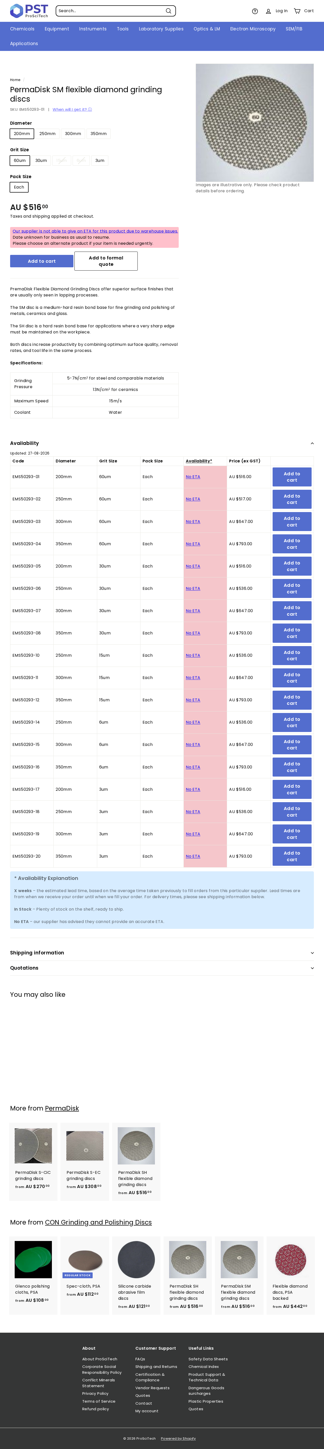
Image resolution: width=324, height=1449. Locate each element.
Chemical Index (204, 1366)
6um (81, 160)
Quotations (24, 968)
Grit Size (19, 150)
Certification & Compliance (150, 1377)
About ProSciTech (99, 1359)
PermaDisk (62, 1108)
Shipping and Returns (156, 1366)
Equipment (57, 29)
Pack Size (21, 177)
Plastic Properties (206, 1401)
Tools (123, 29)
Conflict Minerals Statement (98, 1382)
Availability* (199, 461)
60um (20, 160)
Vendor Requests (152, 1387)
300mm (73, 134)
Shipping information (37, 952)
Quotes (142, 1395)
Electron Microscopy (253, 29)
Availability (24, 443)
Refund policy (95, 1409)
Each (19, 187)
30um (41, 160)
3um (99, 160)
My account (146, 1411)
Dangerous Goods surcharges (206, 1390)
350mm (99, 134)
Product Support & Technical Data (207, 1377)
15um (61, 160)
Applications (24, 44)
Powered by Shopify (178, 1438)
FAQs (140, 1359)
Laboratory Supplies (161, 29)
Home (15, 80)
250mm (47, 134)
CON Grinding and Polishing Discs (98, 1222)
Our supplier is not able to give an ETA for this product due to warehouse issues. (95, 231)
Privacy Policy (95, 1393)
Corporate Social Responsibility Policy (102, 1369)
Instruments (93, 29)
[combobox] (116, 10)
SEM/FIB (294, 29)
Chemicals (22, 29)
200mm (22, 134)
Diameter (21, 123)
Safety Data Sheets (208, 1359)
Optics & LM (207, 29)
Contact (143, 1403)
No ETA (193, 477)
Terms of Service (98, 1401)
